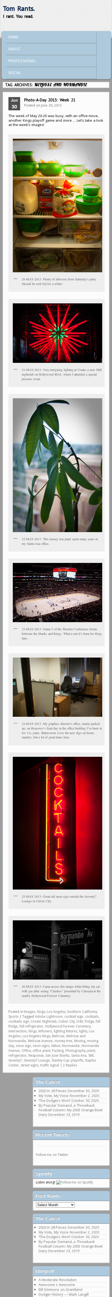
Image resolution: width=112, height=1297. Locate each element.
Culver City (66, 1021)
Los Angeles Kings (36, 1036)
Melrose (58, 1036)
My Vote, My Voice (54, 1095)
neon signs (41, 1045)
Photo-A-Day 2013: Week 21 (49, 99)
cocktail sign (73, 1016)
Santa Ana (79, 1055)
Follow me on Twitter (52, 1154)
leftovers (45, 1031)
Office (26, 1050)
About (14, 49)
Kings (41, 1011)
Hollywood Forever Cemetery (68, 1026)
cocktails (91, 1016)
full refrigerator (31, 1026)
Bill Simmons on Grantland (61, 1289)
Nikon (55, 1045)
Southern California (82, 1011)
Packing (58, 1050)
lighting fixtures (65, 1031)
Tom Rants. (19, 8)
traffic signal (49, 1065)
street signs (30, 1065)
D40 (80, 1021)
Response (36, 1055)
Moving (79, 1041)
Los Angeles (56, 1011)
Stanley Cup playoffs (67, 1060)
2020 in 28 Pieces (53, 1090)
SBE (91, 1055)
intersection (17, 1031)
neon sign (23, 1045)
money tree (64, 1041)
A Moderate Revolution (58, 1279)
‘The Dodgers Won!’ (54, 1100)
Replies (70, 1065)
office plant (41, 1050)
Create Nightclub (44, 1021)
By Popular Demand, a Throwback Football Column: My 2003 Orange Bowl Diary (71, 1110)
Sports (13, 1016)
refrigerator (17, 1055)
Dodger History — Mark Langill (64, 1294)
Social (14, 73)
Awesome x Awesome (57, 1284)
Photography (76, 1050)
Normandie (71, 1045)
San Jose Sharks (57, 1055)
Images (29, 1011)
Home (13, 37)
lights (83, 1031)
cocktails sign (18, 1021)
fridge (89, 1021)
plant (91, 1050)
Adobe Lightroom (49, 1016)
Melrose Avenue (40, 1041)
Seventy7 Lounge (37, 1060)
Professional (22, 61)
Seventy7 (15, 1060)
